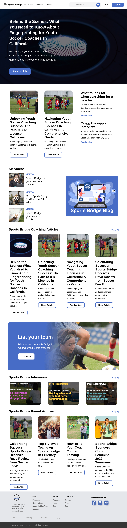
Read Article (20, 71)
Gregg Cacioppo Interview (93, 125)
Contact (68, 500)
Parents (49, 5)
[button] (107, 4)
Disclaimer (44, 518)
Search (55, 506)
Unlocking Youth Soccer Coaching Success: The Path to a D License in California (23, 128)
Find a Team (28, 5)
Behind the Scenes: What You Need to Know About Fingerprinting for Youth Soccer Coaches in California (21, 276)
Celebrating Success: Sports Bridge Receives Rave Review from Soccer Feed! (106, 273)
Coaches (39, 5)
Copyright (58, 518)
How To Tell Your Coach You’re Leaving (76, 449)
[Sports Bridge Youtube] (107, 504)
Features (36, 500)
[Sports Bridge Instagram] (101, 504)
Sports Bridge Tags (40, 506)
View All (115, 230)
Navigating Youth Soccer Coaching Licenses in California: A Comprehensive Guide (57, 128)
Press (67, 503)
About (55, 503)
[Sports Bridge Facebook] (94, 504)
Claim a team (37, 503)
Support (35, 509)
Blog (66, 506)
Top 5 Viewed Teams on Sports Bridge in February (49, 449)
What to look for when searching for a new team (97, 96)
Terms (14, 518)
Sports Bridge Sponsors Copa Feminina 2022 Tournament (106, 453)
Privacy (29, 518)
